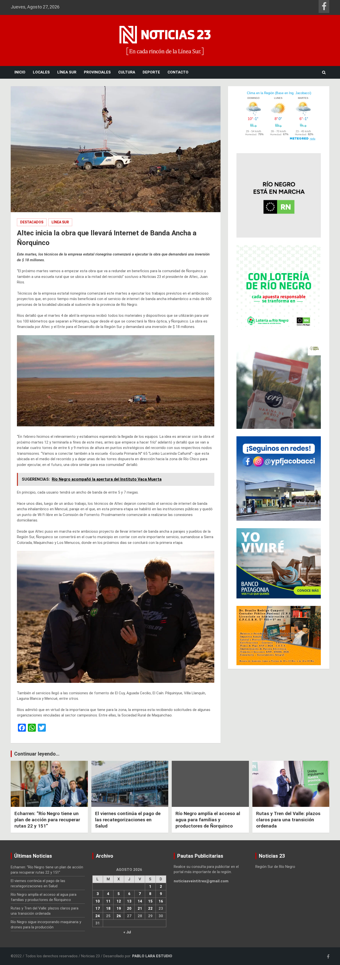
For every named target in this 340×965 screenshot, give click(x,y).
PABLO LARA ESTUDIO (152, 956)
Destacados (31, 222)
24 (97, 916)
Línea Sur (66, 72)
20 (129, 908)
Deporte (151, 72)
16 (161, 901)
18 (108, 908)
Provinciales (97, 72)
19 (118, 908)
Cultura (126, 72)
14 (140, 901)
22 (150, 908)
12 (118, 901)
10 (97, 901)
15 (150, 901)
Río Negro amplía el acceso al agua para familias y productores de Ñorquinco (207, 820)
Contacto (178, 72)
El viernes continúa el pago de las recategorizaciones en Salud (128, 820)
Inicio (19, 72)
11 (108, 901)
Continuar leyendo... (36, 754)
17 (97, 908)
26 (118, 916)
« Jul (127, 932)
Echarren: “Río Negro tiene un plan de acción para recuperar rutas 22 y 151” (47, 820)
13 (129, 901)
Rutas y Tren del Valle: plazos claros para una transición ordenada (288, 820)
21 (140, 908)
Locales (41, 72)
